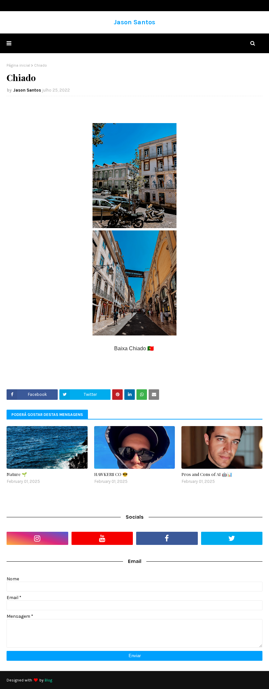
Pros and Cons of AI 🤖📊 (206, 474)
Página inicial (18, 65)
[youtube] (102, 538)
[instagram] (37, 538)
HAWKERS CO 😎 (111, 474)
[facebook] (167, 538)
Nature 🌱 (17, 474)
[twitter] (232, 538)
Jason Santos (134, 22)
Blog (48, 680)
